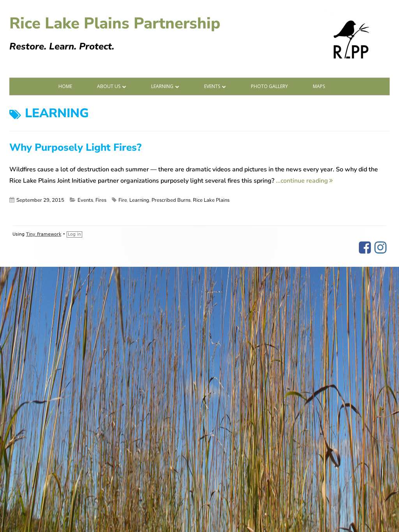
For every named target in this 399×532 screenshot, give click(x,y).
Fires (100, 200)
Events (212, 86)
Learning (162, 86)
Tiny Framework (43, 234)
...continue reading (304, 180)
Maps (319, 86)
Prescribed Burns (171, 200)
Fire (122, 200)
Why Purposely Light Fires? (75, 147)
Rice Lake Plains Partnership (114, 23)
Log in (74, 234)
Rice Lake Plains (211, 200)
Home (65, 86)
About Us (108, 86)
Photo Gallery (269, 86)
